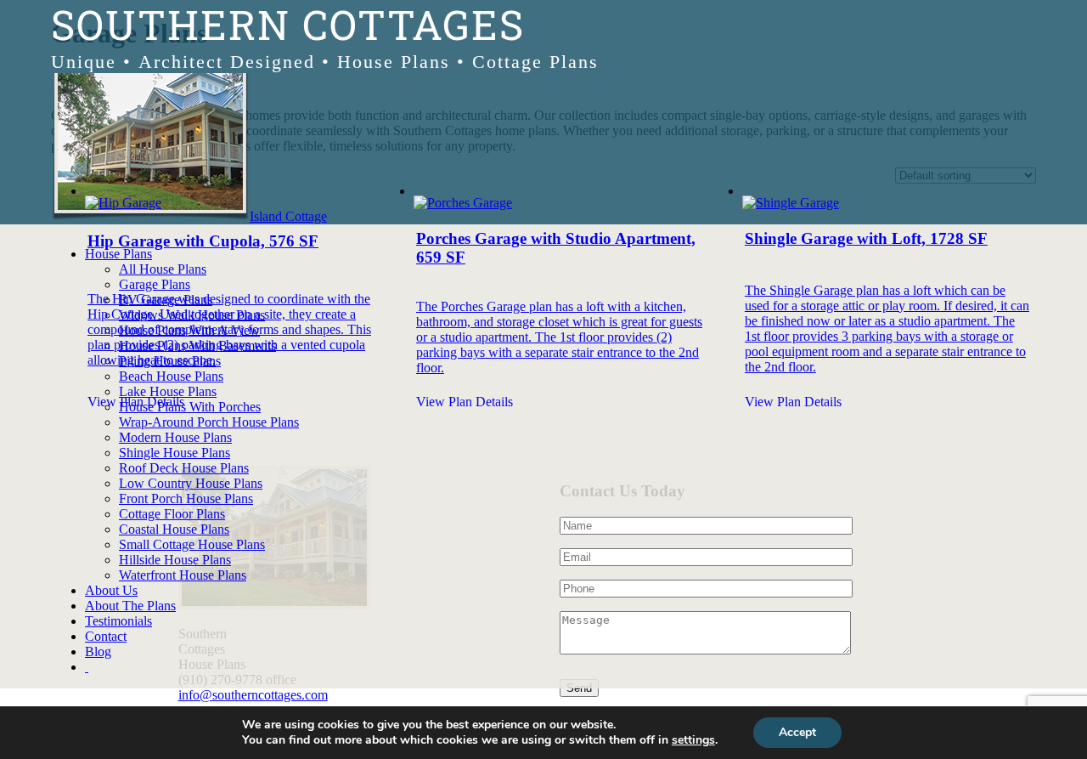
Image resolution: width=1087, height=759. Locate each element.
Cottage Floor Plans (172, 514)
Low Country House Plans (190, 483)
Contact (106, 636)
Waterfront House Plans (182, 575)
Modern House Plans (175, 437)
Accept (797, 732)
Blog (98, 651)
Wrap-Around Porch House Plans (209, 422)
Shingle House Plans (174, 452)
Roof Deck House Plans (184, 468)
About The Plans (130, 605)
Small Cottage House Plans (192, 544)
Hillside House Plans (175, 559)
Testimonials (118, 621)
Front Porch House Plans (186, 498)
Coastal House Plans (174, 529)
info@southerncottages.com (253, 695)
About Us (111, 590)
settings (693, 740)
